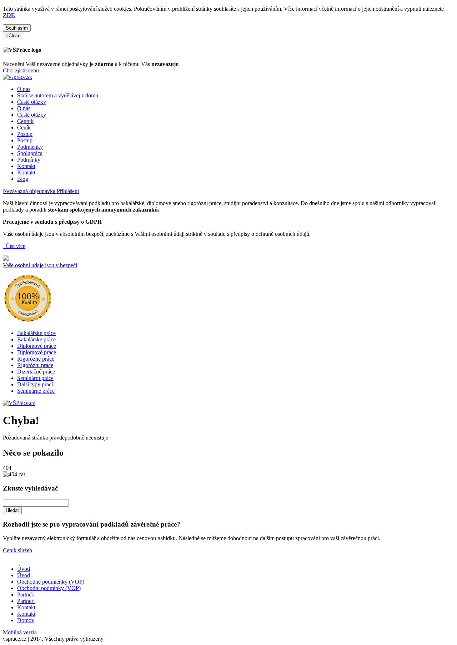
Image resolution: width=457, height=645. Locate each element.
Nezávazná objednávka (30, 191)
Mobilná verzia (20, 632)
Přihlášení (68, 191)
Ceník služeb (17, 550)
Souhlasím (17, 28)
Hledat (12, 510)
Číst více (14, 246)
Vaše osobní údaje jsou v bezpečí (40, 265)
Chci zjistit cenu (21, 70)
